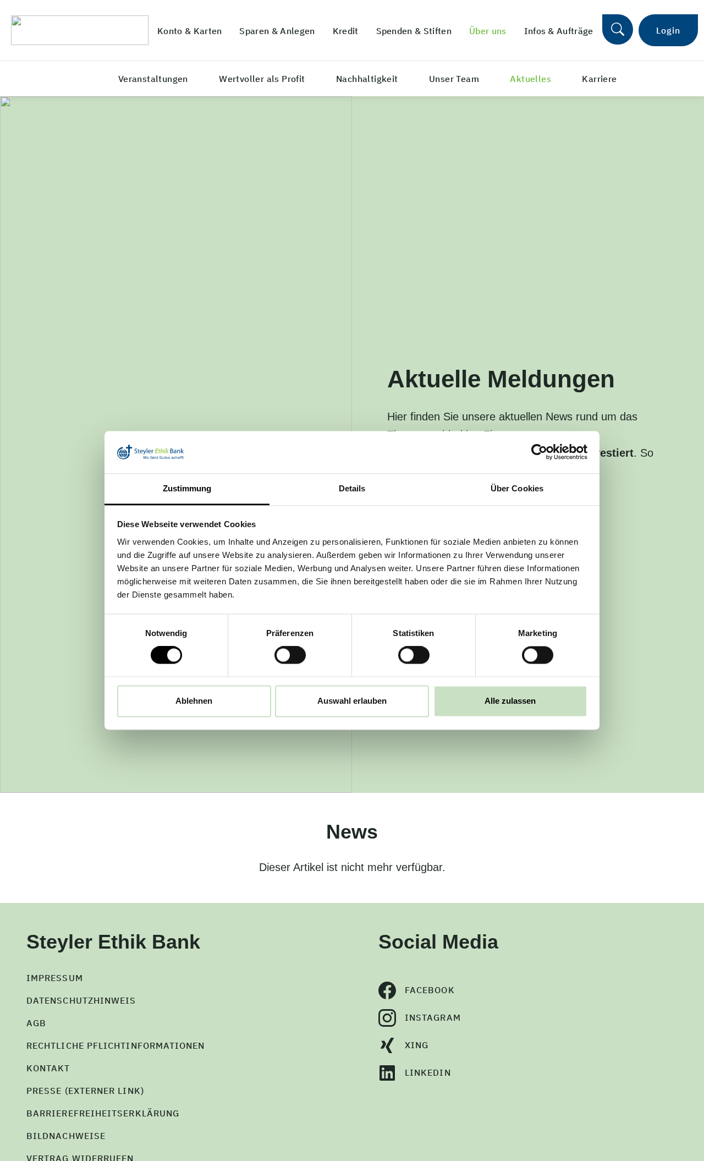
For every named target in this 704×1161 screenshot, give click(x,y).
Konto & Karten (189, 30)
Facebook (430, 989)
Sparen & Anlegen (277, 30)
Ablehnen (193, 700)
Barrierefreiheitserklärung (102, 1113)
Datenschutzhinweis (81, 1000)
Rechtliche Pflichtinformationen (115, 1045)
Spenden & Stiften (414, 30)
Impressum (54, 977)
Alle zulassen (510, 700)
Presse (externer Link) (85, 1090)
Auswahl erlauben (352, 700)
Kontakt (48, 1068)
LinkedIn (428, 1072)
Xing (416, 1044)
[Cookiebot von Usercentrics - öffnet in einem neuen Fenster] (539, 452)
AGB (36, 1022)
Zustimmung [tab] (187, 488)
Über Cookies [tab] (517, 488)
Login (668, 30)
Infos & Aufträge (558, 30)
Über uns (488, 30)
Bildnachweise (66, 1135)
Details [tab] (352, 488)
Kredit (346, 30)
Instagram (433, 1017)
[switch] (290, 655)
